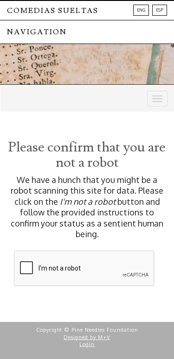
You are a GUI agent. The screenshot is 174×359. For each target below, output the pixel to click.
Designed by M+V (87, 337)
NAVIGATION (37, 32)
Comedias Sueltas (52, 10)
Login (87, 344)
